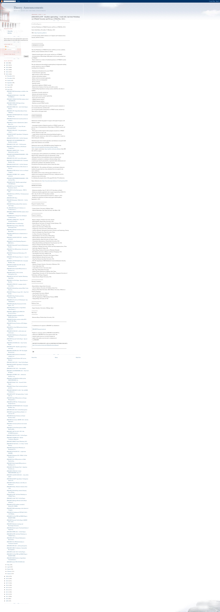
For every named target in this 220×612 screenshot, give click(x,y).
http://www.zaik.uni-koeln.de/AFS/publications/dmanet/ (45, 345)
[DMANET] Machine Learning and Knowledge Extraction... (15, 524)
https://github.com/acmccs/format (52, 149)
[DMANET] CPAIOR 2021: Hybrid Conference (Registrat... (15, 438)
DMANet (10, 33)
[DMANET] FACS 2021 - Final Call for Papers (17, 362)
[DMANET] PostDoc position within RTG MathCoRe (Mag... (16, 320)
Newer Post (34, 357)
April (8, 567)
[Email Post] (33, 351)
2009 (7, 601)
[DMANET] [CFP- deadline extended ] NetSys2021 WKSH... (16, 505)
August (9, 85)
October (9, 80)
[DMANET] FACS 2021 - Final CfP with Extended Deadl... (16, 127)
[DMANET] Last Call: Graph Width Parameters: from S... (15, 187)
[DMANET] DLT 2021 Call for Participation (17, 409)
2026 (7, 63)
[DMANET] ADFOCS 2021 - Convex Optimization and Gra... (15, 151)
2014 (7, 589)
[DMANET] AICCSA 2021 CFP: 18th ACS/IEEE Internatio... (15, 432)
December (9, 76)
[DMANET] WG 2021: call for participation (17, 545)
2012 (7, 594)
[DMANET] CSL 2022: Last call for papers (17, 158)
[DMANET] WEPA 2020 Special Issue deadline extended (15, 104)
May (8, 564)
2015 (7, 587)
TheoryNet (10, 31)
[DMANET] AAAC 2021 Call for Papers (16, 498)
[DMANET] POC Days (12, 198)
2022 (7, 72)
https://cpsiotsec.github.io (40, 33)
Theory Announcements (28, 7)
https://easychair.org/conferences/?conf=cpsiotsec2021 (55, 181)
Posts (7, 46)
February (9, 571)
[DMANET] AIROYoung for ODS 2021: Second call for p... (16, 312)
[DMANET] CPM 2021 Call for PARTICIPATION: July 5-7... (14, 471)
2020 (7, 576)
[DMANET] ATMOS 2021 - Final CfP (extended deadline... (15, 220)
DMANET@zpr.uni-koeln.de (39, 329)
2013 (7, 592)
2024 (7, 67)
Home (56, 357)
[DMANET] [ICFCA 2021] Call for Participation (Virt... (15, 273)
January (9, 573)
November (9, 78)
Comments (8, 49)
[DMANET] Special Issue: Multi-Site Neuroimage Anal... (15, 226)
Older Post (78, 357)
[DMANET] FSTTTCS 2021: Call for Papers (17, 435)
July (8, 87)
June (8, 89)
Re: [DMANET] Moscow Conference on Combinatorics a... (16, 208)
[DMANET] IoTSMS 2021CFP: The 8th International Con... (16, 265)
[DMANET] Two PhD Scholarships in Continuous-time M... (15, 542)
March (9, 569)
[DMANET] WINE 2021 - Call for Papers (16, 531)
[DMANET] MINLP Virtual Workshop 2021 (17, 441)
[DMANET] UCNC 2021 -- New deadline (16, 368)
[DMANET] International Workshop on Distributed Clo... (16, 448)
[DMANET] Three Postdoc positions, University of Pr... (15, 296)
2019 (7, 578)
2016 (7, 585)
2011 (7, 596)
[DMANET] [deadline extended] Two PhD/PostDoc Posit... (15, 316)
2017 (7, 583)
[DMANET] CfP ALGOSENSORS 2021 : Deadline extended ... (16, 141)
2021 (7, 74)
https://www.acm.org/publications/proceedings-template (45, 147)
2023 (7, 69)
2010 (7, 598)
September (9, 82)
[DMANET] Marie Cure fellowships (15, 223)
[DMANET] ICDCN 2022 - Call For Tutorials (17, 138)
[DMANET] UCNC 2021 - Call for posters (16, 144)
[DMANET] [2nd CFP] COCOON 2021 (16, 562)
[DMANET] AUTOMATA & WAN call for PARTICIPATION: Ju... (16, 379)
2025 (7, 65)
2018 (7, 581)
